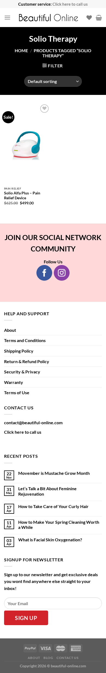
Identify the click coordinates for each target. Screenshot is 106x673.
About (10, 330)
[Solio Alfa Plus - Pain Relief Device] (27, 143)
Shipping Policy (18, 350)
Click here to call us (70, 4)
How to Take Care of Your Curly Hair (53, 506)
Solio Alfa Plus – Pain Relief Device (22, 195)
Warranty (13, 382)
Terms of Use (16, 392)
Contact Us (67, 658)
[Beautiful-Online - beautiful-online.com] (48, 17)
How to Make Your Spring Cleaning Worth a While (58, 524)
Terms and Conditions (25, 340)
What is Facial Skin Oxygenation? (50, 539)
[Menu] (7, 17)
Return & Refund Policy (26, 361)
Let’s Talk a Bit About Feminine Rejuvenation (47, 491)
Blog (48, 658)
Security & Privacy (22, 371)
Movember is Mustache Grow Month (54, 473)
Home (21, 50)
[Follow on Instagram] (62, 273)
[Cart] (99, 18)
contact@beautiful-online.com (33, 422)
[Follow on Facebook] (44, 273)
